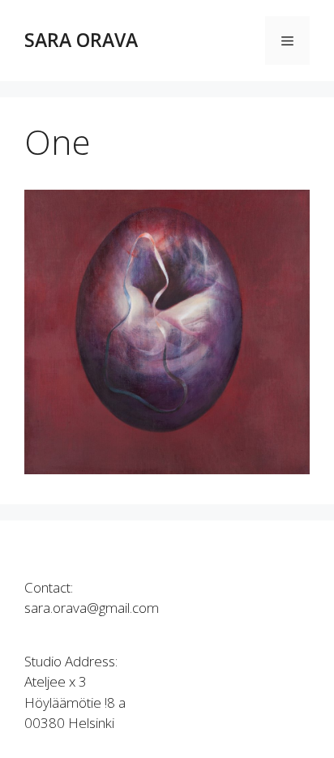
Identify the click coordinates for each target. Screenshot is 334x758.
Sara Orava (81, 40)
